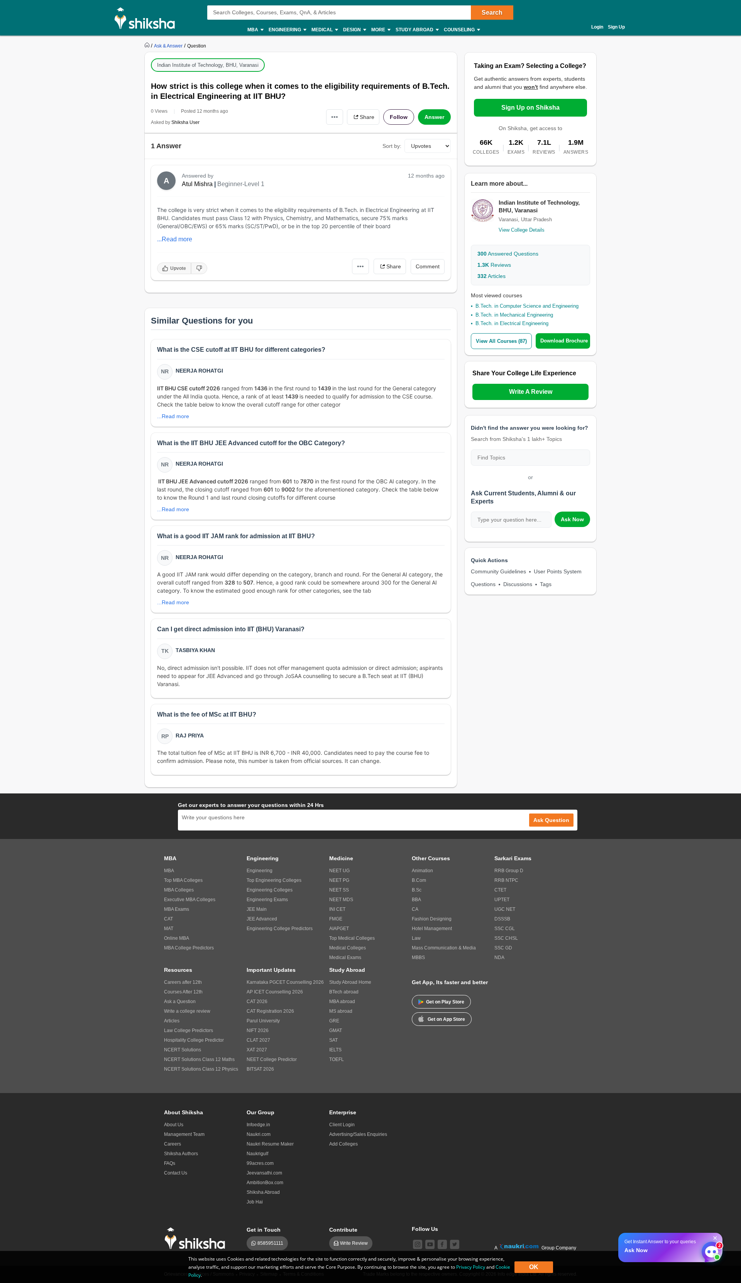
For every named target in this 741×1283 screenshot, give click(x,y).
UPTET (501, 899)
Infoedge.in (258, 1124)
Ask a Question (180, 1001)
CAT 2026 (257, 1001)
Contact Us (175, 1173)
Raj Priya (190, 735)
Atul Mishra (197, 184)
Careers (172, 1144)
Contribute (343, 1230)
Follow (399, 117)
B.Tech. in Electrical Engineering (511, 323)
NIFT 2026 (258, 1030)
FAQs (169, 1163)
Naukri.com (259, 1134)
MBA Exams (176, 909)
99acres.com (260, 1163)
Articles (491, 276)
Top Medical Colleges (352, 938)
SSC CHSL (506, 938)
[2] (710, 1250)
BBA (416, 899)
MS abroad (340, 1011)
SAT (333, 1040)
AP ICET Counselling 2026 (275, 992)
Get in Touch (264, 1230)
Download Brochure (564, 341)
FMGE (335, 919)
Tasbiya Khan (195, 650)
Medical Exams (345, 957)
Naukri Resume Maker (270, 1144)
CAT (168, 919)
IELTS (335, 1050)
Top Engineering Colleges (274, 880)
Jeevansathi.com (264, 1173)
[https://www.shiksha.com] (148, 45)
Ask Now (572, 519)
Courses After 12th (183, 992)
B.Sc (416, 890)
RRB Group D (508, 870)
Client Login (342, 1124)
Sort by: (391, 146)
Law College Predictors (188, 1030)
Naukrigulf (257, 1153)
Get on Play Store (445, 1002)
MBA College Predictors (189, 948)
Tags (546, 584)
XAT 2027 (257, 1050)
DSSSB (502, 919)
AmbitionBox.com (265, 1182)
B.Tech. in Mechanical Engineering (514, 315)
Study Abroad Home (350, 982)
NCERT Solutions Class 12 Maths (199, 1059)
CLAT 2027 (258, 1040)
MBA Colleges (179, 890)
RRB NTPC (506, 880)
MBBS (418, 957)
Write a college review (187, 1011)
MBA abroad (342, 1001)
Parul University (263, 1021)
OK (533, 1267)
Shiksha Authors (181, 1153)
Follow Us (425, 1229)
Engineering (259, 870)
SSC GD (503, 948)
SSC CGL (504, 928)
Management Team (184, 1134)
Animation (422, 870)
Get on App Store (446, 1019)
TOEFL (336, 1059)
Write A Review (530, 391)
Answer (434, 117)
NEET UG (339, 870)
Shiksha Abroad (263, 1192)
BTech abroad (344, 992)
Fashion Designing (432, 919)
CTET (500, 890)
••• (334, 117)
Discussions (517, 584)
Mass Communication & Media (444, 948)
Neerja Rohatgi (199, 371)
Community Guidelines (498, 571)
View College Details (522, 230)
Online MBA (176, 938)
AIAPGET (339, 928)
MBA (169, 870)
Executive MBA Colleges (189, 899)
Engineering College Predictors (280, 928)
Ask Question (551, 820)
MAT (168, 928)
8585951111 (270, 1243)
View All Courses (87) (501, 341)
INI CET (337, 909)
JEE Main (257, 909)
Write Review (354, 1243)
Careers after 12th (183, 982)
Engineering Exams (267, 899)
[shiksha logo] (197, 1238)
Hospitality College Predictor (194, 1040)
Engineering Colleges (270, 890)
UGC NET (504, 909)
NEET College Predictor (272, 1059)
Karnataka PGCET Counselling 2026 (285, 982)
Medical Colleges (347, 948)
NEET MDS (341, 899)
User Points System (558, 571)
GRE (334, 1021)
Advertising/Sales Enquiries (358, 1134)
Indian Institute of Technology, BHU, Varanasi (208, 65)
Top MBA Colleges (183, 880)
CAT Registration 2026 (270, 1011)
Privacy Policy (470, 1267)
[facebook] (442, 1244)
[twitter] (455, 1244)
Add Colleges (343, 1144)
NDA (499, 957)
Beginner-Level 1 (240, 184)
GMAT (335, 1030)
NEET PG (339, 880)
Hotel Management (432, 928)
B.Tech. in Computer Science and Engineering (527, 306)
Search (492, 12)
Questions (483, 584)
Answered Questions (507, 254)
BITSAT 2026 (260, 1069)
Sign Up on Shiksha (530, 107)
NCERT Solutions (182, 1050)
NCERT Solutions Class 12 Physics (201, 1069)
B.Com (419, 880)
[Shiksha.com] (147, 18)
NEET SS (339, 890)
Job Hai (255, 1202)
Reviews (494, 265)
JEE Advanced (262, 919)
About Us (173, 1124)
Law (416, 938)
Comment (428, 266)
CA (415, 909)
